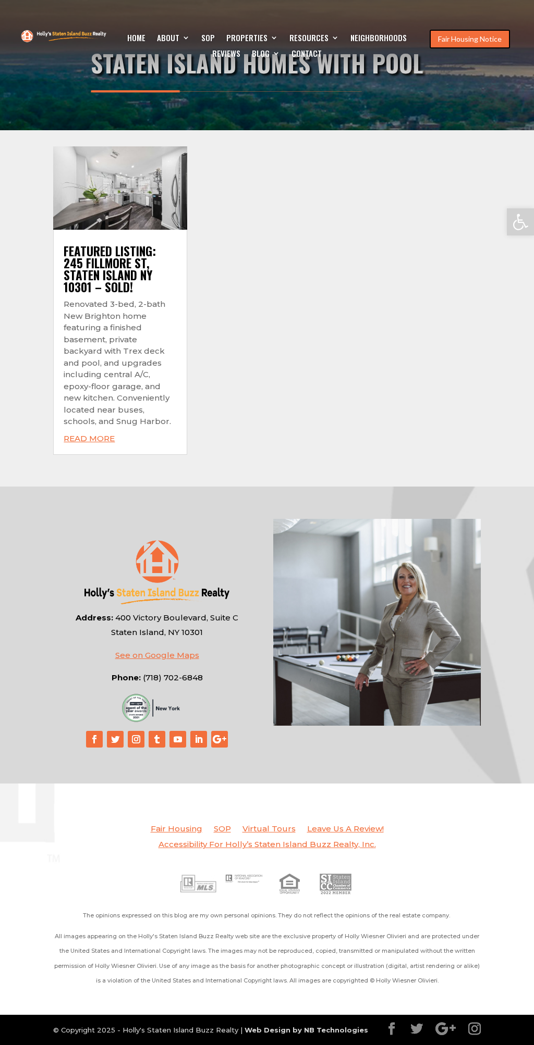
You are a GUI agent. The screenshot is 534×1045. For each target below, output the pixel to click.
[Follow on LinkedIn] (198, 739)
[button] (520, 221)
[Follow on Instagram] (136, 739)
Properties (247, 38)
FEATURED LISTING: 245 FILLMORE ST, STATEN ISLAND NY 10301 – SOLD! (110, 269)
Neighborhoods (378, 38)
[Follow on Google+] (219, 739)
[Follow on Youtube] (177, 739)
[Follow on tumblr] (157, 739)
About (168, 38)
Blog (261, 54)
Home (136, 38)
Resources (309, 38)
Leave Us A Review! (345, 829)
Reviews (226, 54)
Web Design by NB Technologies (306, 1030)
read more (89, 438)
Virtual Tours (269, 829)
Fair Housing (176, 829)
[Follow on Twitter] (115, 739)
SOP (208, 38)
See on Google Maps (157, 655)
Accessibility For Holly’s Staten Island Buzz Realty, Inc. (267, 845)
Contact (307, 54)
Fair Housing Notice (470, 38)
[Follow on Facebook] (94, 739)
